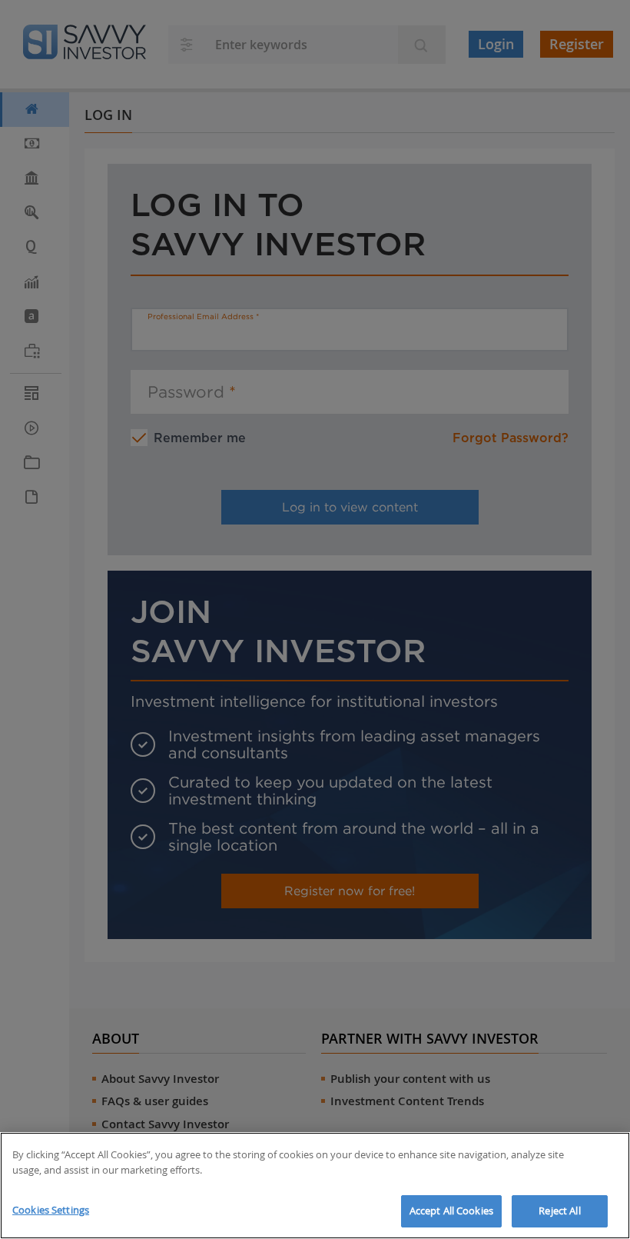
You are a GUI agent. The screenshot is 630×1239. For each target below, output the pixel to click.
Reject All (559, 1210)
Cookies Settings (50, 1210)
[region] (315, 1185)
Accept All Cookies (451, 1210)
